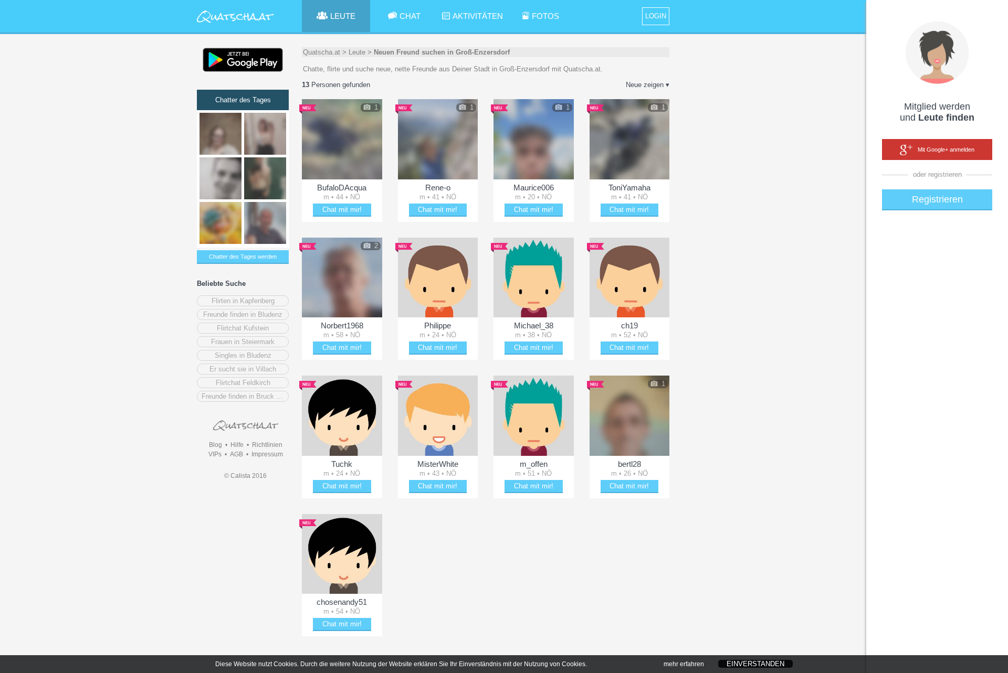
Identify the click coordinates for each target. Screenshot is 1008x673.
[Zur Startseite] (235, 23)
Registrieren (937, 199)
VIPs (215, 454)
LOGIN (655, 16)
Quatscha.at (321, 52)
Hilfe (237, 444)
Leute (357, 52)
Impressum (267, 454)
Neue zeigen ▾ (647, 85)
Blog (215, 444)
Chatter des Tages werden (243, 256)
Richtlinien (267, 444)
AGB (236, 454)
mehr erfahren (684, 664)
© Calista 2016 (245, 475)
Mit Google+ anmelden (946, 149)
